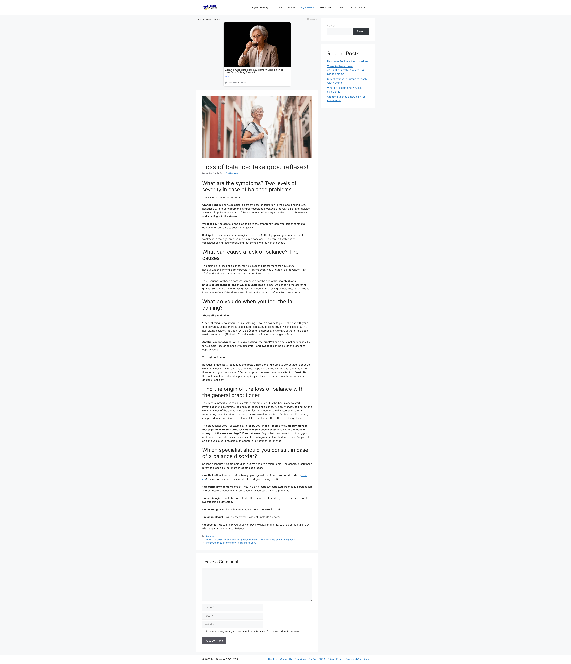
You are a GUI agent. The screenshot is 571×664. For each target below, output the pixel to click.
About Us (272, 659)
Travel (341, 7)
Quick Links (356, 7)
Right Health (307, 7)
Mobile (291, 7)
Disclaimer (300, 659)
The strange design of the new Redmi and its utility (231, 542)
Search (331, 25)
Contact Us (286, 659)
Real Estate (326, 7)
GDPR (322, 659)
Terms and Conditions (357, 659)
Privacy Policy (335, 659)
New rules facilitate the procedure (347, 61)
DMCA (312, 659)
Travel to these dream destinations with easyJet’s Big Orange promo (345, 70)
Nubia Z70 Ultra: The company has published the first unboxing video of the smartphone (250, 539)
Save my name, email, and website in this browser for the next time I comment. (253, 631)
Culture (278, 7)
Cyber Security (260, 7)
